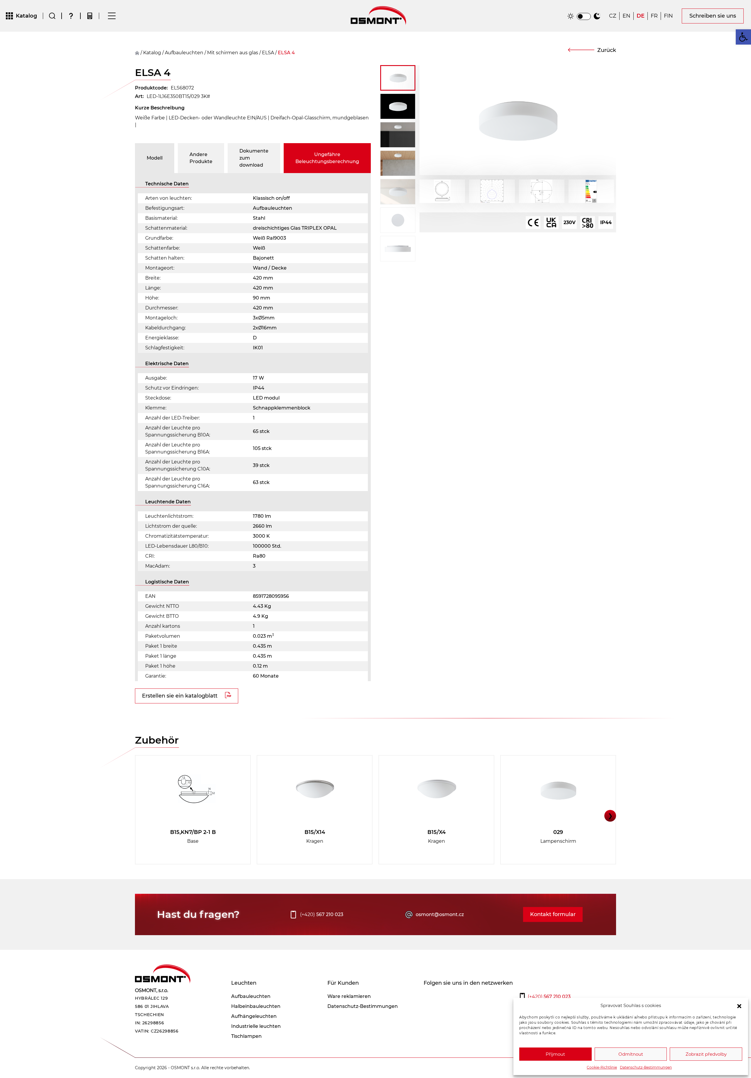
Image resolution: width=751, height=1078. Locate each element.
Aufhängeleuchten (254, 1016)
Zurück (606, 50)
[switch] (584, 16)
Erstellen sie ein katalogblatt (179, 696)
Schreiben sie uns (712, 16)
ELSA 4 (286, 52)
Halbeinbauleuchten (255, 1006)
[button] (739, 1005)
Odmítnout (630, 1054)
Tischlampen (246, 1036)
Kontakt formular (553, 914)
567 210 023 (321, 914)
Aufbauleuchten (184, 52)
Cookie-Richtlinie (602, 1067)
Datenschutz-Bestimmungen (646, 1067)
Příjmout (555, 1054)
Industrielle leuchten (256, 1026)
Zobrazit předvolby (706, 1054)
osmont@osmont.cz (440, 914)
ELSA (268, 52)
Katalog (152, 52)
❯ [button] (610, 815)
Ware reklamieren (349, 996)
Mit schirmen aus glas (232, 52)
